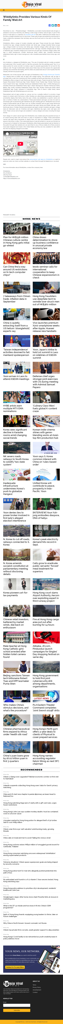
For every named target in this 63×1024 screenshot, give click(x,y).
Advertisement (37, 990)
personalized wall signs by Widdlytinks (41, 159)
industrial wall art (30, 34)
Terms (34, 985)
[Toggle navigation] (4, 10)
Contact (35, 992)
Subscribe (17, 1010)
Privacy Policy (37, 987)
